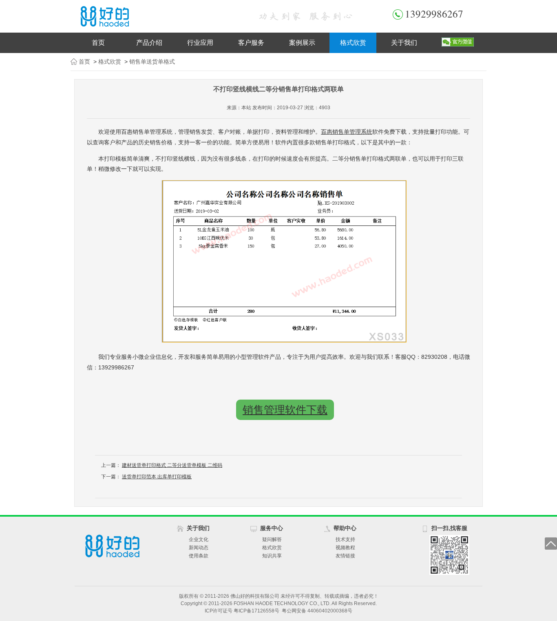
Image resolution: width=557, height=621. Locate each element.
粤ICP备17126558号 (256, 611)
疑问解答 (272, 539)
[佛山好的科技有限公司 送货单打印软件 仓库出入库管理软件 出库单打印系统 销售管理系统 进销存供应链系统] (156, 16)
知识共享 (272, 556)
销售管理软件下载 (285, 410)
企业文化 (198, 539)
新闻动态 (198, 547)
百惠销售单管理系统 (346, 131)
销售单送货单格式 (152, 61)
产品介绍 (149, 42)
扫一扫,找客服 (449, 528)
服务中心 (271, 528)
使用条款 (198, 556)
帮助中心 (345, 528)
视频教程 (345, 547)
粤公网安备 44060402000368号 (317, 611)
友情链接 (345, 556)
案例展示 (302, 42)
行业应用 (200, 42)
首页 (98, 42)
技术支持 (345, 539)
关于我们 (404, 42)
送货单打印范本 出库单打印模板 (157, 477)
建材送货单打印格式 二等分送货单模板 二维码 (172, 465)
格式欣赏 (353, 42)
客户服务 (251, 42)
